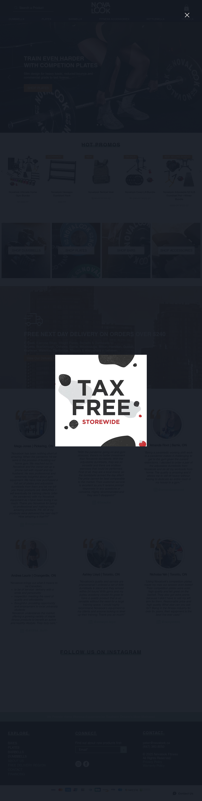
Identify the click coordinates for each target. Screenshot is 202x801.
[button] (187, 15)
